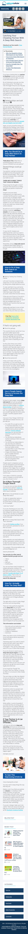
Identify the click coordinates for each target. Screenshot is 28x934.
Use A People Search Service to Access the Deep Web (14, 61)
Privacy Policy (10, 928)
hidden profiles (14, 524)
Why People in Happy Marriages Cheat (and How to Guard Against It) (13, 844)
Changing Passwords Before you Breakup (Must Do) (13, 869)
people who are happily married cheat (13, 122)
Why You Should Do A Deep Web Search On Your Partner (14, 54)
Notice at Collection (15, 926)
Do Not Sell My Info (6, 926)
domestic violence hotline (15, 810)
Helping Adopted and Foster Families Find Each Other (18, 833)
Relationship (5, 9)
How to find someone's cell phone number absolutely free (13, 317)
